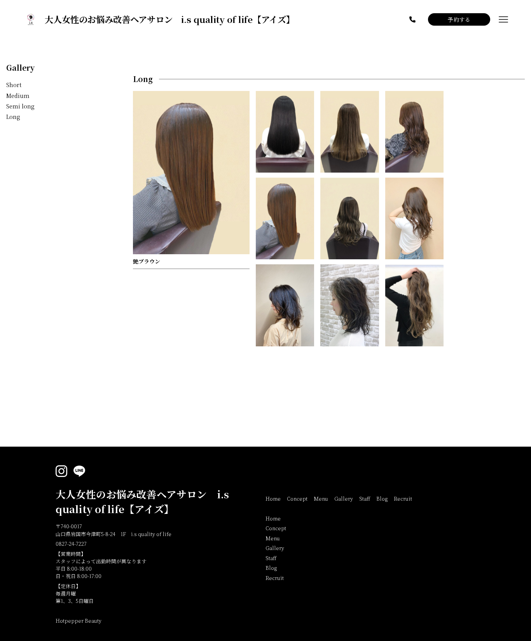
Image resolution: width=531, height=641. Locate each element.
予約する (459, 19)
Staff (364, 498)
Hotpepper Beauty (78, 620)
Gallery (20, 67)
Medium (18, 95)
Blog (382, 498)
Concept (297, 498)
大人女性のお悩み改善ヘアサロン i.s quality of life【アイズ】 (142, 501)
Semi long (20, 106)
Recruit (403, 498)
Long (13, 117)
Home (273, 498)
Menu (321, 498)
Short (13, 85)
